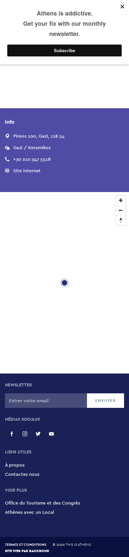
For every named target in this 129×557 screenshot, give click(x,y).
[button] (38, 136)
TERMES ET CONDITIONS (25, 544)
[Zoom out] (121, 210)
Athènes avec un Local (29, 512)
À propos (14, 465)
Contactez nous (22, 474)
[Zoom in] (121, 200)
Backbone (39, 550)
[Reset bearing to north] (121, 220)
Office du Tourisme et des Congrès (42, 503)
